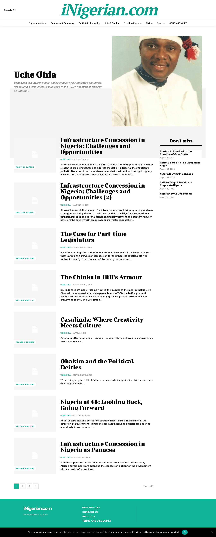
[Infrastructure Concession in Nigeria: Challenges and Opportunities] (35, 155)
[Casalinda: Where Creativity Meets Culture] (35, 330)
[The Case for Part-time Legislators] (35, 246)
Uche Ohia (65, 159)
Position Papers (25, 167)
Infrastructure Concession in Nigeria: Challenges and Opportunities (102, 145)
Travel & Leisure (25, 342)
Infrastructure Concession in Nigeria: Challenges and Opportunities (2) (102, 191)
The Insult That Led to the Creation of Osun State (176, 152)
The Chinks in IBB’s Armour (101, 276)
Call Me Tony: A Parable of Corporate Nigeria (176, 183)
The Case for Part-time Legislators (93, 236)
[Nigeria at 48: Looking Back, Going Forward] (35, 414)
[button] (10, 10)
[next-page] (36, 486)
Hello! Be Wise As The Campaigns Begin (180, 164)
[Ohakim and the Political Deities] (35, 371)
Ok (184, 532)
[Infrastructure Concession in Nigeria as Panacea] (35, 456)
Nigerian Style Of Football (176, 193)
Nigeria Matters (25, 258)
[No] (212, 532)
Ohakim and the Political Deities (97, 364)
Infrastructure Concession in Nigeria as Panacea (102, 446)
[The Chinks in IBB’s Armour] (35, 288)
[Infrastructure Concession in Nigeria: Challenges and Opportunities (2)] (35, 200)
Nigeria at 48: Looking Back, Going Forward (101, 404)
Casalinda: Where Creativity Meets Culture (102, 322)
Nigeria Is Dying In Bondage (176, 174)
